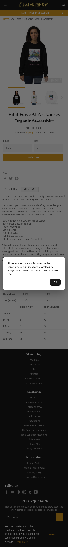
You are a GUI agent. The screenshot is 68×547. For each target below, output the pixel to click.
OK (55, 282)
